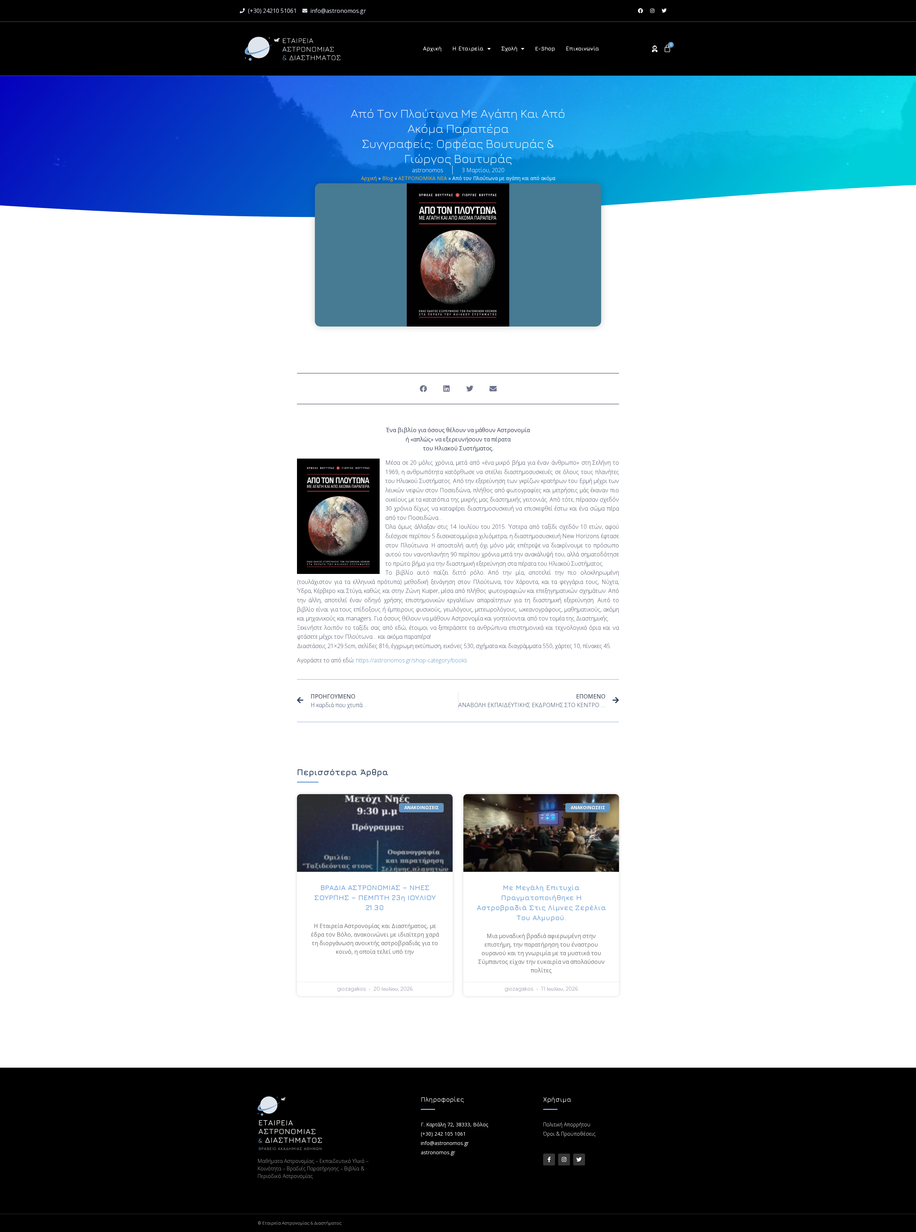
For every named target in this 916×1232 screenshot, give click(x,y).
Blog (387, 178)
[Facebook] (640, 11)
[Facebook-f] (549, 1159)
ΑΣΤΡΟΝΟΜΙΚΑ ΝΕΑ (422, 178)
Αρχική (432, 48)
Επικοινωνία (582, 48)
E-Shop (545, 48)
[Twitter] (664, 11)
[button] (423, 389)
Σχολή (509, 48)
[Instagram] (652, 11)
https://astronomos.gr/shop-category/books (411, 660)
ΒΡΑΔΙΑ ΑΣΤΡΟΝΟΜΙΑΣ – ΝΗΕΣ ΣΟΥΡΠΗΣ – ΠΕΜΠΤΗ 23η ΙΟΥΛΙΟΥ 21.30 (375, 897)
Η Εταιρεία (468, 48)
